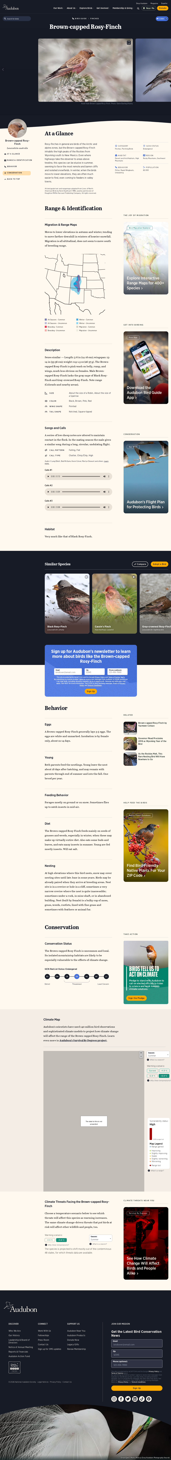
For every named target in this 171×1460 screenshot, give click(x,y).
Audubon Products (76, 1335)
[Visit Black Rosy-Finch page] (67, 604)
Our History (14, 1335)
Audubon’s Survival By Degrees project (83, 1040)
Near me (150, 8)
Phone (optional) (115, 670)
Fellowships (43, 1335)
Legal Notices (43, 1382)
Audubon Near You (76, 1331)
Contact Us (43, 1344)
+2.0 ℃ (152, 1076)
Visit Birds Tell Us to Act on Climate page (146, 972)
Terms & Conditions (138, 1382)
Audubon (11, 7)
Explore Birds (86, 8)
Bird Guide (81, 19)
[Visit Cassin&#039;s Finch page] (114, 604)
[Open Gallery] (129, 43)
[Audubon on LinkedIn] (135, 1399)
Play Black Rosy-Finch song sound (86, 577)
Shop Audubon (141, 3)
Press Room (43, 1340)
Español (164, 3)
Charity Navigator (14, 1367)
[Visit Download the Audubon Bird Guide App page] (146, 367)
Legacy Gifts (73, 1344)
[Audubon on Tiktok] (142, 1399)
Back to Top (13, 179)
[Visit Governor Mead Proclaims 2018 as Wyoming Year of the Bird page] (146, 743)
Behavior (12, 167)
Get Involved (102, 8)
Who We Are (15, 1331)
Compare (141, 564)
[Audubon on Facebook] (121, 1399)
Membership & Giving (122, 8)
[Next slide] (167, 69)
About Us (71, 8)
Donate (162, 8)
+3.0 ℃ (164, 1076)
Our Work (57, 8)
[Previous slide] (3, 69)
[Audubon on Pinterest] (149, 1399)
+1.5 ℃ (164, 1071)
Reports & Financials (18, 1351)
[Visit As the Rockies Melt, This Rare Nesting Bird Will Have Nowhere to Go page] (146, 759)
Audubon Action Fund (19, 1356)
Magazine (154, 3)
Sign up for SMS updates (49, 1349)
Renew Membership (76, 1349)
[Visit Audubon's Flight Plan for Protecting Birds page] (146, 477)
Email (58, 670)
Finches (94, 19)
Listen (163, 19)
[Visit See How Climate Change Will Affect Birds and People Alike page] (146, 1243)
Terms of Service (114, 677)
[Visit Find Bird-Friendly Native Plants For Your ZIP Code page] (146, 845)
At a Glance (13, 154)
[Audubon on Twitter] (128, 1399)
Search (138, 8)
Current (152, 1071)
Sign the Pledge (136, 998)
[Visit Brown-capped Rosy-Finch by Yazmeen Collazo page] (146, 728)
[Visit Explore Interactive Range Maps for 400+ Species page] (146, 258)
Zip (87, 670)
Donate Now (73, 1340)
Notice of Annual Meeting (21, 1347)
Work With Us (44, 1331)
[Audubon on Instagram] (114, 1399)
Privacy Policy (100, 677)
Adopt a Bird (159, 564)
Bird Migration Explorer (139, 228)
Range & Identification (19, 160)
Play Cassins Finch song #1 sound (134, 577)
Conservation (14, 173)
